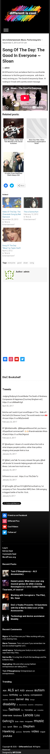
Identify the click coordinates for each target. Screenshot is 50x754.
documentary (23, 705)
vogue (42, 732)
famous (5, 710)
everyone (11, 263)
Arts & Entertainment (11, 40)
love (16, 721)
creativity (12, 700)
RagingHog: (7, 664)
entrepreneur (39, 705)
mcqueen (29, 721)
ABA (5, 691)
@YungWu (9, 486)
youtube (7, 735)
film (22, 710)
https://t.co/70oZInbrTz (28, 476)
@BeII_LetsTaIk (11, 460)
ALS (11, 690)
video (35, 731)
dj (17, 705)
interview (7, 715)
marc (22, 721)
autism (39, 690)
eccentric (31, 705)
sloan (25, 263)
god (35, 710)
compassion (36, 695)
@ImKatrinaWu (11, 428)
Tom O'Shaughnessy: (11, 671)
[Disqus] (25, 319)
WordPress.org (9, 557)
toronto (26, 731)
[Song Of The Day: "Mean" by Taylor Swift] (11, 235)
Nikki (4, 727)
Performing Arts (34, 40)
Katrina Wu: (7, 657)
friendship (29, 710)
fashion (14, 709)
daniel (20, 699)
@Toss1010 (19, 486)
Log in (5, 548)
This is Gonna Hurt (31, 212)
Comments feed (9, 554)
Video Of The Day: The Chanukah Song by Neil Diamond (11, 214)
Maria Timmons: (9, 643)
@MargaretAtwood (26, 428)
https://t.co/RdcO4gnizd (19, 434)
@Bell (43, 460)
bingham (5, 695)
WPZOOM (17, 752)
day (27, 699)
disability (9, 704)
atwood (29, 690)
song (32, 263)
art (17, 690)
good (19, 263)
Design (32, 700)
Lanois (28, 715)
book (20, 695)
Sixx (15, 726)
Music (23, 40)
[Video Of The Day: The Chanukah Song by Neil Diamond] (11, 202)
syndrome (19, 732)
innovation (40, 710)
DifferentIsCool (25, 747)
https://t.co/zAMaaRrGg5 (12, 402)
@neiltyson (9, 444)
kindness (17, 715)
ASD (22, 690)
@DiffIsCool (29, 486)
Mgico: (5, 636)
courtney (5, 700)
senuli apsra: (7, 650)
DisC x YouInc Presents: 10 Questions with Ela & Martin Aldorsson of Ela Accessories (29, 608)
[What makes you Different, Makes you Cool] (23, 13)
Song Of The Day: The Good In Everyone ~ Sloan (23, 55)
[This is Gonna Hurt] (33, 202)
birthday (13, 694)
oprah (9, 727)
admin (7, 68)
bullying (26, 695)
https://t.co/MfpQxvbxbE (19, 418)
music (39, 721)
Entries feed (7, 551)
